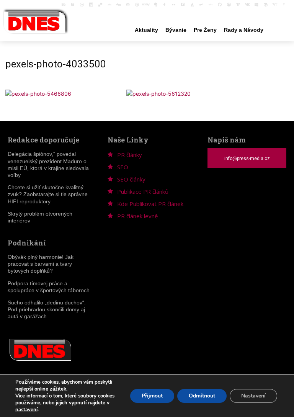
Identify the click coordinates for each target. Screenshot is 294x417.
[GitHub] (219, 4)
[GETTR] (210, 4)
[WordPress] (265, 4)
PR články (129, 155)
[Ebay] (146, 4)
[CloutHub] (82, 4)
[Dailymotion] (91, 4)
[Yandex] (284, 4)
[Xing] (63, 13)
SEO (122, 167)
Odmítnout (202, 395)
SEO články (131, 179)
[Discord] (128, 4)
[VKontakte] (247, 4)
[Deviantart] (109, 4)
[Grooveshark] (229, 4)
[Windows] (256, 4)
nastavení (26, 409)
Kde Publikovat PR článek (150, 204)
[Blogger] (72, 4)
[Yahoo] (275, 4)
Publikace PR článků (142, 191)
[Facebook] (164, 4)
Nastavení (253, 395)
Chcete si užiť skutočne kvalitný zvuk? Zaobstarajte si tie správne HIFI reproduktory (48, 194)
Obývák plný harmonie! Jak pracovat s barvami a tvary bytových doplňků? (41, 264)
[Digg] (118, 4)
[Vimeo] (238, 4)
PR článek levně (137, 216)
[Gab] (201, 4)
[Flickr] (173, 4)
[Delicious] (100, 4)
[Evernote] (155, 4)
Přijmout (152, 395)
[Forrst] (192, 4)
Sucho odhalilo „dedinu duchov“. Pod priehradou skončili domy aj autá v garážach (47, 309)
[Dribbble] (137, 4)
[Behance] (63, 4)
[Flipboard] (183, 4)
